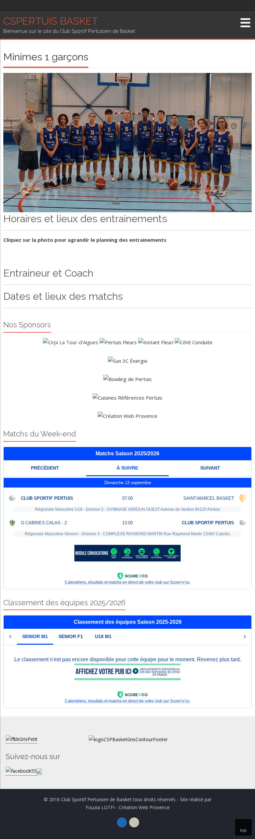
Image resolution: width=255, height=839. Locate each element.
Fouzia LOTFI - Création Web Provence (128, 807)
